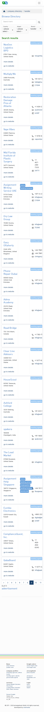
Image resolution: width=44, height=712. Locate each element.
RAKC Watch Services (12, 689)
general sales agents (12, 677)
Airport (19, 26)
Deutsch (8, 694)
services (9, 682)
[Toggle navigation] (39, 3)
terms (28, 684)
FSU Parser (9, 686)
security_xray (24, 491)
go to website (9, 66)
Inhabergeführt (25, 485)
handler (27, 11)
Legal (29, 682)
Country (5, 26)
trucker (8, 674)
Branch (33, 26)
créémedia (26, 707)
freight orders (31, 664)
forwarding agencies (11, 672)
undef (37, 113)
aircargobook (31, 671)
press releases (10, 665)
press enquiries (31, 672)
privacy (29, 686)
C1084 (37, 85)
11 (40, 583)
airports (17, 675)
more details (8, 62)
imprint (28, 687)
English (13, 694)
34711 (37, 170)
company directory (14, 11)
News (8, 664)
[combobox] (8, 30)
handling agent (10, 675)
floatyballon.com (31, 677)
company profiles (12, 671)
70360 (37, 227)
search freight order (32, 665)
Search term (8, 21)
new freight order (31, 667)
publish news (9, 667)
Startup (22, 185)
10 (36, 583)
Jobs (28, 679)
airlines (20, 672)
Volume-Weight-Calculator (13, 684)
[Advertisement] (22, 620)
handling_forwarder (26, 188)
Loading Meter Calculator (13, 687)
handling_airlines (25, 482)
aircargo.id (29, 675)
